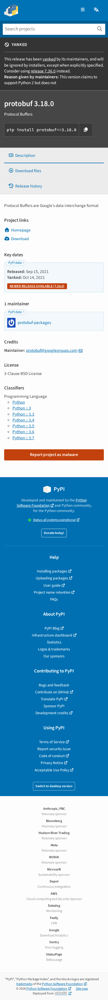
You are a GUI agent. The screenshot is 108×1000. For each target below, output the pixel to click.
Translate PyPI (52, 699)
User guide (52, 585)
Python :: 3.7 (23, 438)
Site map (82, 988)
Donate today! (54, 533)
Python (18, 402)
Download (20, 239)
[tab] (54, 155)
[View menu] (82, 10)
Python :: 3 (21, 408)
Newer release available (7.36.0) (37, 286)
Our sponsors (54, 656)
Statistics (54, 642)
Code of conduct (52, 755)
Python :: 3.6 (23, 432)
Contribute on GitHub (52, 692)
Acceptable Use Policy (52, 770)
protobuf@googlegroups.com (52, 350)
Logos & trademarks (54, 649)
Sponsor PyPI (54, 706)
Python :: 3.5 (23, 426)
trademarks (24, 984)
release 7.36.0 (43, 71)
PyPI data (15, 262)
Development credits (51, 713)
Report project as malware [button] (54, 455)
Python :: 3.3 (23, 414)
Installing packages (52, 571)
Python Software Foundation (52, 502)
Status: (54, 520)
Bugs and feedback (54, 685)
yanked (49, 59)
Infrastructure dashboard (52, 635)
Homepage (21, 230)
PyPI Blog (52, 628)
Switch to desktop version (54, 786)
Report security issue (54, 749)
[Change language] (96, 10)
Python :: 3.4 (23, 420)
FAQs (54, 599)
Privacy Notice (52, 762)
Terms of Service (52, 742)
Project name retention (52, 592)
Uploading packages (52, 578)
